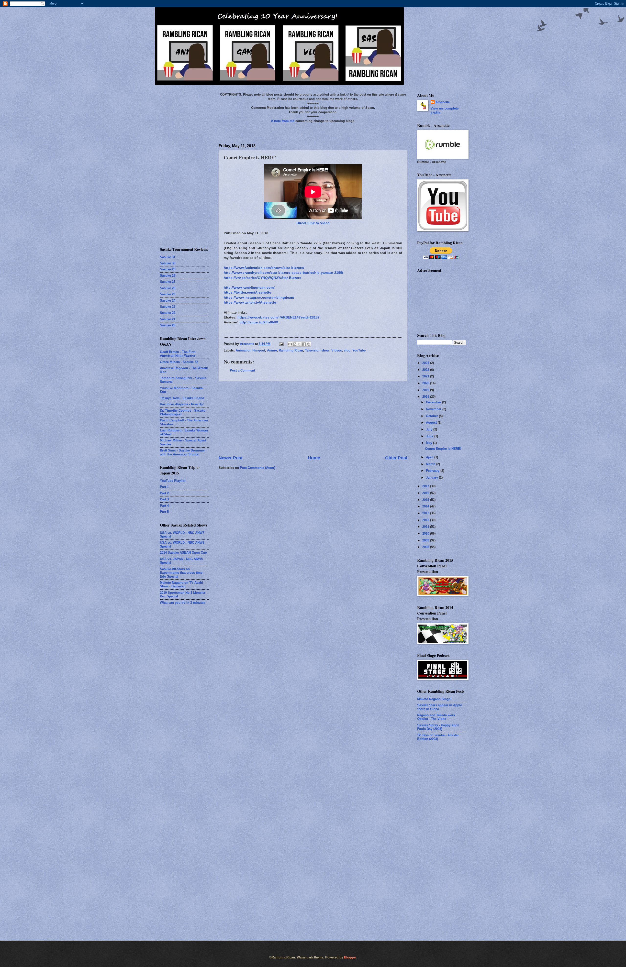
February (433, 471)
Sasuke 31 (167, 257)
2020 (426, 383)
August (432, 422)
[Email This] (290, 344)
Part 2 (164, 493)
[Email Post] (281, 344)
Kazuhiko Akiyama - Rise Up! (182, 404)
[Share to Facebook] (304, 344)
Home (314, 457)
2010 (426, 533)
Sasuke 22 (167, 313)
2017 (426, 486)
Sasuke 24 (167, 300)
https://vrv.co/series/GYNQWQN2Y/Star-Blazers (262, 278)
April (430, 457)
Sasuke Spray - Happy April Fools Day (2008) (438, 727)
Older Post (396, 457)
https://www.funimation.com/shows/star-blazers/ (264, 268)
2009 (426, 540)
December (434, 402)
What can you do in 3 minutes (182, 602)
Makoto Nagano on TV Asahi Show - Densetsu (181, 584)
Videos (336, 350)
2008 (426, 547)
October (432, 416)
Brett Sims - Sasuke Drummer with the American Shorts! (182, 452)
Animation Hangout (250, 350)
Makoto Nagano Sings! (434, 699)
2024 (426, 363)
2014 (426, 506)
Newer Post (231, 457)
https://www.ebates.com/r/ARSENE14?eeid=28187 (278, 317)
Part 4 (164, 505)
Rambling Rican (291, 350)
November (434, 409)
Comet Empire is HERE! (443, 449)
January (432, 477)
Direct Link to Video (313, 223)
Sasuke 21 (167, 319)
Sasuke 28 (167, 275)
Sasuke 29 (167, 269)
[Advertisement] (313, 418)
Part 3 (164, 499)
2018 (426, 396)
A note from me (282, 121)
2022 (426, 370)
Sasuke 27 (167, 282)
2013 (426, 513)
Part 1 (164, 487)
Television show (317, 350)
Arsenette (443, 102)
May (429, 443)
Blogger (350, 957)
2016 (426, 493)
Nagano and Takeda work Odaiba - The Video (436, 717)
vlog (347, 350)
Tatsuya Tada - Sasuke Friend (182, 398)
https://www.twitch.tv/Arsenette (250, 302)
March (431, 464)
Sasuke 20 (167, 325)
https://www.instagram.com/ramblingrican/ (259, 297)
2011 (426, 526)
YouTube (359, 350)
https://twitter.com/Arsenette (247, 292)
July (429, 429)
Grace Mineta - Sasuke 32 (179, 362)
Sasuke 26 (167, 288)
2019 (426, 390)
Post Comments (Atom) (257, 468)
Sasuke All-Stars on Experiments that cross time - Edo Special (182, 572)
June (430, 436)
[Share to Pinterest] (308, 344)
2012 (426, 520)
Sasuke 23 (167, 306)
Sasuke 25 (167, 294)
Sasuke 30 (167, 263)
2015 (426, 500)
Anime (272, 350)
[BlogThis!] (294, 344)
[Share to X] (299, 344)
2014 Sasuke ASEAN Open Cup (183, 552)
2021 (426, 376)
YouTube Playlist (172, 481)
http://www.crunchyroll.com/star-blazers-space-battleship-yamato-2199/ (283, 273)
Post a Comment (242, 370)
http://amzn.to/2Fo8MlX (258, 322)
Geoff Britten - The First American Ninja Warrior (177, 353)
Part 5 (164, 512)
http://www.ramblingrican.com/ (249, 287)
